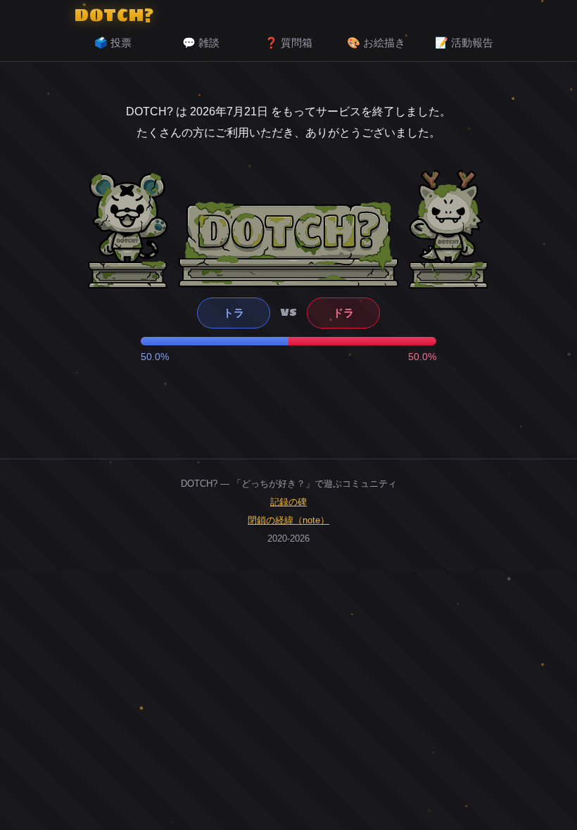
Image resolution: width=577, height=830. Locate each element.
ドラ (343, 313)
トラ (233, 313)
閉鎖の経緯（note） (288, 520)
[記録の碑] (288, 244)
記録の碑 (288, 502)
